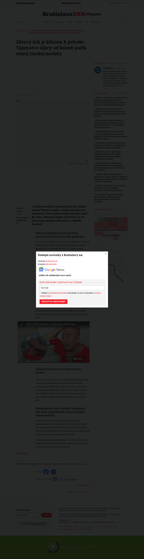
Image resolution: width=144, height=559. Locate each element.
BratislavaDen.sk (51, 261)
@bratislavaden (51, 264)
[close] (105, 254)
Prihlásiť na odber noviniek (53, 302)
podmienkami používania (57, 293)
